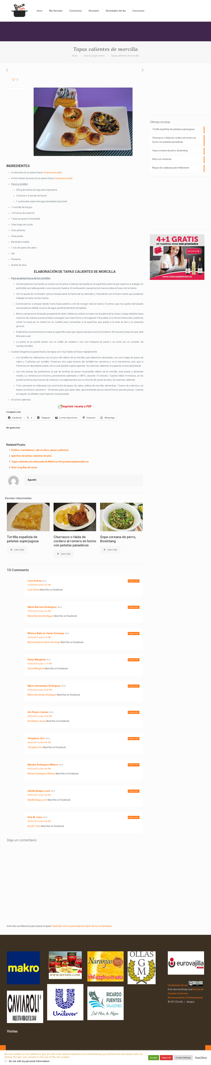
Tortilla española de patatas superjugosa (23, 539)
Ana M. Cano (35, 817)
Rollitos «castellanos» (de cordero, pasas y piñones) (40, 450)
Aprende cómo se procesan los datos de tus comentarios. (82, 926)
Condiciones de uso (178, 985)
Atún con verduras (161, 159)
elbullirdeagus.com (39, 790)
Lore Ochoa (34, 580)
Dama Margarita (37, 659)
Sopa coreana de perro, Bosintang (170, 150)
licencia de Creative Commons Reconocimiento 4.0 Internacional (186, 993)
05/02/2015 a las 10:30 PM (40, 690)
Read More (201, 1057)
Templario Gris (36, 738)
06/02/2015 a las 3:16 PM (39, 637)
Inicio (74, 55)
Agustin (32, 479)
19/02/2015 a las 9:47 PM (39, 585)
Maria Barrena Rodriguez (42, 607)
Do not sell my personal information (29, 1061)
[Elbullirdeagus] (19, 10)
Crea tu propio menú (94, 55)
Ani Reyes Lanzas (38, 712)
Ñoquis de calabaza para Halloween (170, 167)
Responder (133, 581)
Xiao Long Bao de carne (24, 467)
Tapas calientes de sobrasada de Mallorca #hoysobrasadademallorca (50, 461)
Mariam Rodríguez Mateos (43, 764)
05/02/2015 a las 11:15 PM (40, 664)
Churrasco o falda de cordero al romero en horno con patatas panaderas (75, 541)
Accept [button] (153, 1057)
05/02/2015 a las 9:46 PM (39, 742)
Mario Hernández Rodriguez (44, 685)
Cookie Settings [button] (183, 1057)
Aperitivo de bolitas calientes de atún (31, 456)
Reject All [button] (166, 1057)
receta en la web (52, 172)
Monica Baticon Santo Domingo (46, 633)
